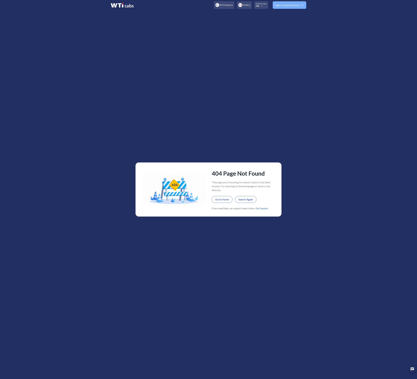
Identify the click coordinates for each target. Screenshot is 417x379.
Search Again (245, 199)
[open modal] (412, 369)
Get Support (261, 208)
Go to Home (222, 199)
